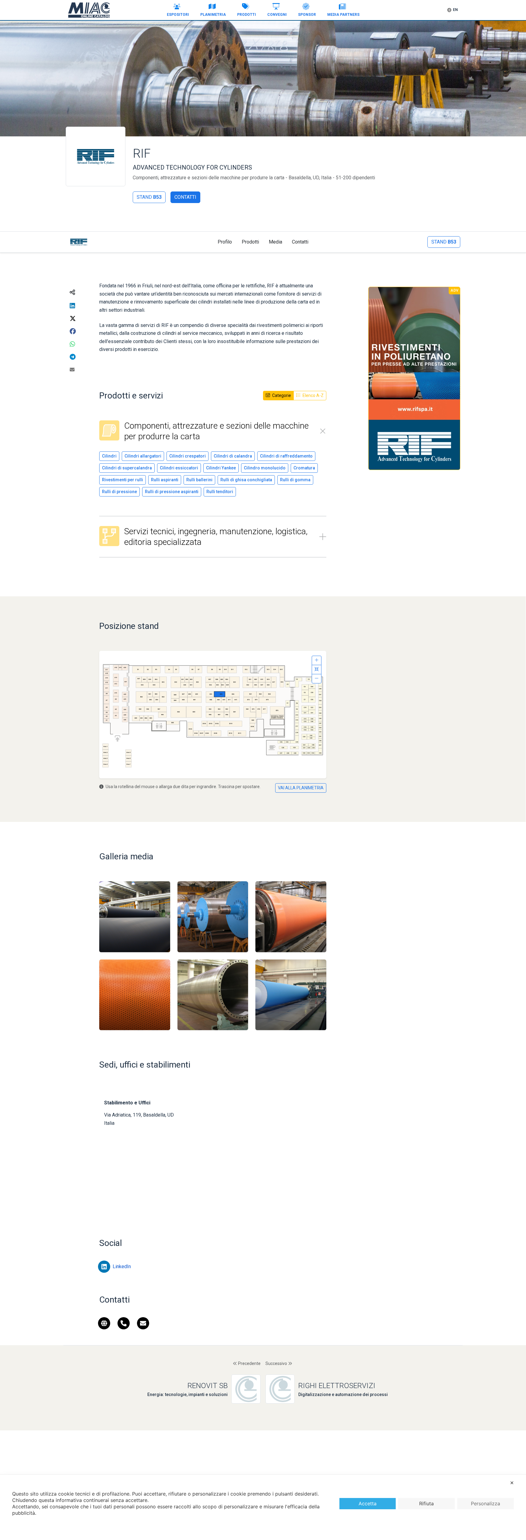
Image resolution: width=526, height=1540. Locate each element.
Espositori (178, 14)
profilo (225, 242)
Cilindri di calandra (233, 456)
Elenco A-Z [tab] (313, 395)
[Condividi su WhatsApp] (72, 344)
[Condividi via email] (72, 370)
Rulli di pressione (119, 491)
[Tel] (123, 1325)
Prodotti (246, 14)
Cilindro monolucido (265, 467)
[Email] (143, 1325)
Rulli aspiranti (164, 479)
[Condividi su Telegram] (72, 357)
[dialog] (263, 1507)
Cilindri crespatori (187, 456)
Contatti (185, 197)
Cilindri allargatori (142, 456)
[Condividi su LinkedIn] (72, 306)
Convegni (277, 14)
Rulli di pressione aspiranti (171, 491)
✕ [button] (512, 1483)
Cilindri (109, 456)
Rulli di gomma (295, 479)
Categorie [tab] (281, 395)
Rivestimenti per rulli (122, 479)
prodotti (250, 242)
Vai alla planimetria (301, 787)
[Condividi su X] (73, 319)
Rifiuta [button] (426, 1503)
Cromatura (304, 467)
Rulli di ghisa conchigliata (246, 479)
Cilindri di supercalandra (127, 467)
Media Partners (343, 14)
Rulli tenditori (219, 491)
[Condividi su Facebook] (73, 331)
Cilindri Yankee (221, 467)
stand (149, 197)
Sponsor (307, 14)
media (275, 242)
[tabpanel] (212, 488)
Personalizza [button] (485, 1503)
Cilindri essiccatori (179, 467)
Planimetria (213, 14)
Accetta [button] (368, 1503)
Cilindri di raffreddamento (286, 456)
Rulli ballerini (199, 479)
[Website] (104, 1325)
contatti (300, 242)
